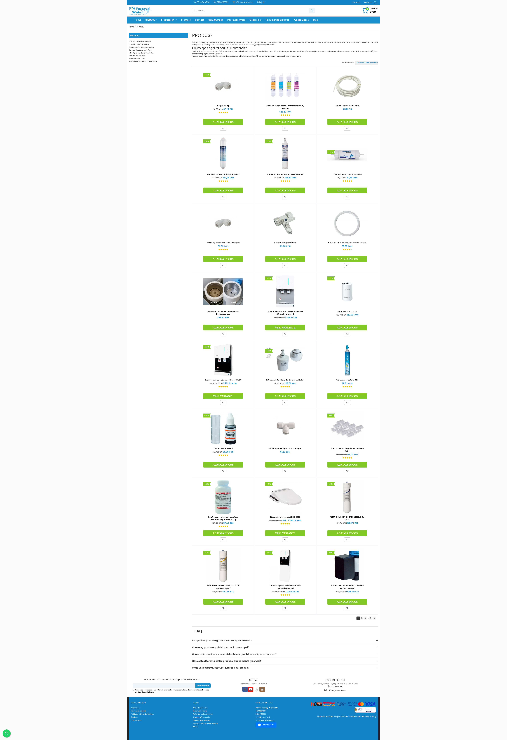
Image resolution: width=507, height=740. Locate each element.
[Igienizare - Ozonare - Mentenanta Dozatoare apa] (223, 291)
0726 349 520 (203, 2)
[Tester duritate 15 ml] (223, 429)
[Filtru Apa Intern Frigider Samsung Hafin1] (285, 360)
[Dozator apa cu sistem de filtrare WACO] (223, 360)
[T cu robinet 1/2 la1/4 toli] (285, 223)
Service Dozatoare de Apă (140, 50)
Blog (315, 19)
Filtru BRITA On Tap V (347, 311)
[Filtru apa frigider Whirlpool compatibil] (285, 154)
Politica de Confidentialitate (142, 714)
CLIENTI (196, 702)
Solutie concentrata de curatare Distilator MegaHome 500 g (223, 518)
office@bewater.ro (244, 2)
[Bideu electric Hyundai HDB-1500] (285, 497)
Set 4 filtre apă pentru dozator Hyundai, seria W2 (285, 107)
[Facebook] (245, 689)
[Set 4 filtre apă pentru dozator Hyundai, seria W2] (285, 86)
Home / (132, 26)
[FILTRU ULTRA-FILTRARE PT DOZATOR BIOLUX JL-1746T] (223, 566)
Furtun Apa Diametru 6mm (347, 105)
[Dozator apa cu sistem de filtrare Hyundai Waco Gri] (285, 566)
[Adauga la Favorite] (223, 128)
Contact (199, 19)
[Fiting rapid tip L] (223, 86)
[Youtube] (250, 689)
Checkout (356, 2)
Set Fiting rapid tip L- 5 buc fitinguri (223, 243)
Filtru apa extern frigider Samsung (223, 174)
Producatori (168, 19)
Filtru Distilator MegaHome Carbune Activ (347, 449)
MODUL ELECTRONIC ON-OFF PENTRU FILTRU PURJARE (347, 586)
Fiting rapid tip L (223, 105)
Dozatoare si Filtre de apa (140, 41)
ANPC (195, 726)
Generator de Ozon (137, 58)
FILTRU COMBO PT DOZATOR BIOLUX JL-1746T (347, 518)
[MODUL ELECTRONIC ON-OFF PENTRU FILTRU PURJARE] (347, 566)
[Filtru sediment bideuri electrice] (347, 154)
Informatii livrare (200, 711)
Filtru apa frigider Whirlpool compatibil (285, 174)
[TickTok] (256, 689)
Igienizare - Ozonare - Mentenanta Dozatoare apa (223, 312)
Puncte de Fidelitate (201, 720)
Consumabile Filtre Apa (139, 44)
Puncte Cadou (301, 19)
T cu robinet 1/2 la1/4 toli (285, 243)
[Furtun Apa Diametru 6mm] (347, 86)
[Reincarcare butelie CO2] (347, 360)
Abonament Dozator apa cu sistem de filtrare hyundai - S (285, 312)
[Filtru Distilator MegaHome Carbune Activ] (347, 429)
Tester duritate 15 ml (223, 448)
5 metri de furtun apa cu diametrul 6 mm (347, 243)
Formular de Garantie (277, 19)
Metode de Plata (200, 708)
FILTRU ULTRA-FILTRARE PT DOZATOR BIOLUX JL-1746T (223, 586)
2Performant (136, 720)
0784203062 (222, 2)
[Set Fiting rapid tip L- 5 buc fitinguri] (223, 223)
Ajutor (263, 2)
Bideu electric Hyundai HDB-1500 (285, 517)
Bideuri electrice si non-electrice (143, 61)
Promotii (186, 19)
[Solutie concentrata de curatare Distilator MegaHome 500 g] (223, 497)
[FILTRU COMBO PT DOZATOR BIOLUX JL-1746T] (347, 497)
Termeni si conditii (138, 711)
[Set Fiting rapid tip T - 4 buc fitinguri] (285, 429)
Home (138, 19)
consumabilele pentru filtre (243, 56)
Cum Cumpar (215, 19)
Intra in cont (369, 2)
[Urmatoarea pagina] (374, 618)
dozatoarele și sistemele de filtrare (216, 56)
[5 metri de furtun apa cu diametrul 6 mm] (347, 223)
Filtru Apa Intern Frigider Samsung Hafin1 (285, 380)
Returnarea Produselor (203, 714)
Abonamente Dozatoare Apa (141, 47)
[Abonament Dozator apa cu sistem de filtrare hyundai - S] (285, 291)
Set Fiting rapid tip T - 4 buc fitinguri (285, 448)
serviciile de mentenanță (290, 56)
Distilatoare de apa (137, 55)
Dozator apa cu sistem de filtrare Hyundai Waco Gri (285, 586)
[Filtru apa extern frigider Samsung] (223, 154)
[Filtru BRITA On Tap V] (347, 291)
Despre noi (255, 19)
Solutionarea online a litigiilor (205, 723)
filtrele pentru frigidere (265, 56)
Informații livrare (236, 19)
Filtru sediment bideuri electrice (347, 174)
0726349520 (337, 686)
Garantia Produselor (202, 717)
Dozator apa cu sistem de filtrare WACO (223, 380)
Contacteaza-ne (268, 725)
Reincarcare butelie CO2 (347, 380)
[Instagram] (262, 689)
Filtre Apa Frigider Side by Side (141, 53)
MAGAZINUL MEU (138, 702)
